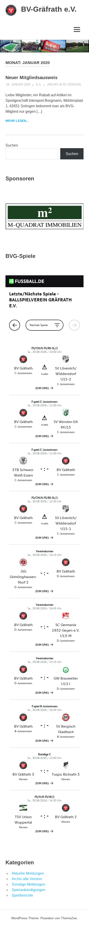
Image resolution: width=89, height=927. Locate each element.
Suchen (11, 145)
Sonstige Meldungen (28, 884)
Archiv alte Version (64, 84)
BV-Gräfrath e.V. (48, 9)
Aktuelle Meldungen (28, 873)
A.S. (39, 84)
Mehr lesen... (17, 121)
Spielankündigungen (28, 890)
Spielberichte (22, 895)
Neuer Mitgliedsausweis (31, 77)
